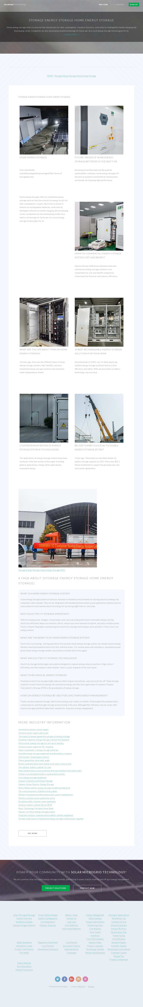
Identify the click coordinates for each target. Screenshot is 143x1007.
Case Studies (71, 942)
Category (120, 4)
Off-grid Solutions (119, 925)
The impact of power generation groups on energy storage (44, 736)
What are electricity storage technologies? (49, 658)
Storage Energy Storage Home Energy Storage (75, 76)
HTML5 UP (81, 986)
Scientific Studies (118, 946)
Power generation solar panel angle (34, 760)
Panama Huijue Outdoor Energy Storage (36, 784)
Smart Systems (95, 918)
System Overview (24, 918)
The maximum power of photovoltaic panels (37, 791)
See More (32, 833)
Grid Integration (48, 922)
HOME (50, 76)
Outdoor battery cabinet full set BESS (35, 805)
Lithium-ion (71, 918)
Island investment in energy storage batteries (38, 750)
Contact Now (87, 888)
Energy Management (95, 915)
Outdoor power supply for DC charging (35, 747)
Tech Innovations (24, 966)
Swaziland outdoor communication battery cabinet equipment (45, 815)
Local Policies (48, 946)
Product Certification (24, 949)
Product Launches (95, 946)
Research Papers (118, 942)
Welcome (103, 4)
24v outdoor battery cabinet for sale (34, 767)
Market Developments (95, 953)
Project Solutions (55, 888)
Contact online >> (71, 34)
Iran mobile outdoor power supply (33, 729)
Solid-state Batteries (71, 929)
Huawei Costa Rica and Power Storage (35, 781)
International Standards (47, 949)
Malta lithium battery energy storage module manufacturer (44, 788)
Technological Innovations (118, 949)
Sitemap (91, 986)
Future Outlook (24, 963)
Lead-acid (71, 922)
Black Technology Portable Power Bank (35, 808)
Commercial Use (118, 922)
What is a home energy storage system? (45, 593)
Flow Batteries (71, 925)
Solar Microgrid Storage (24, 915)
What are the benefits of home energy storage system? (55, 637)
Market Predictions (24, 970)
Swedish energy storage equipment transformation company (45, 753)
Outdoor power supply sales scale (33, 733)
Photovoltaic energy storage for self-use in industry (41, 743)
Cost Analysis (95, 929)
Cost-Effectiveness (95, 939)
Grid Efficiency (118, 939)
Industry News (95, 942)
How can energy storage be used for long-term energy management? (64, 695)
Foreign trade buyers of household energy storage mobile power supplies (50, 819)
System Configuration (47, 918)
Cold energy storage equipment (32, 777)
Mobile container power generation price (36, 798)
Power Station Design (47, 915)
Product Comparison (119, 959)
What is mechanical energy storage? (44, 675)
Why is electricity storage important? (45, 613)
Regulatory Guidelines (48, 942)
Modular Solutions (48, 925)
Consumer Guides (119, 953)
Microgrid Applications (119, 915)
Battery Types (71, 915)
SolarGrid (15, 4)
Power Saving (119, 935)
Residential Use (119, 918)
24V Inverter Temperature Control (33, 757)
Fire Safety (24, 953)
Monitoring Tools (95, 925)
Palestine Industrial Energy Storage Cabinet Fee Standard (43, 740)
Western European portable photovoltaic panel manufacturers (45, 795)
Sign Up (134, 4)
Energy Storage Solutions (24, 925)
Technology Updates (95, 949)
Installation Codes (24, 946)
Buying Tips (119, 956)
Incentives (95, 935)
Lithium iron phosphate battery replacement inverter (41, 774)
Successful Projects (71, 946)
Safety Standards (24, 942)
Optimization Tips (119, 932)
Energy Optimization (95, 922)
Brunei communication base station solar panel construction (44, 764)
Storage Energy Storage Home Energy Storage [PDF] (41, 570)
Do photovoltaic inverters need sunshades (37, 801)
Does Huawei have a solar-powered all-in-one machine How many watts (50, 770)
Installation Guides (24, 922)
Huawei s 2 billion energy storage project (36, 812)
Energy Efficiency (118, 929)
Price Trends (95, 932)
